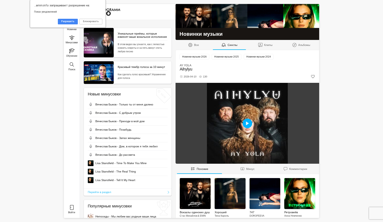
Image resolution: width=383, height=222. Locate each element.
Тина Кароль (222, 215)
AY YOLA (185, 65)
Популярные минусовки (110, 206)
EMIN (203, 215)
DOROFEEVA (257, 215)
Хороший (221, 212)
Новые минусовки (104, 94)
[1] (313, 76)
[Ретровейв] (301, 16)
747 (252, 212)
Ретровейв (291, 212)
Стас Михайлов (188, 215)
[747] (265, 16)
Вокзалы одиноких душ (195, 212)
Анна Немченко (293, 215)
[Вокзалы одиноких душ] (193, 16)
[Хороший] (229, 16)
